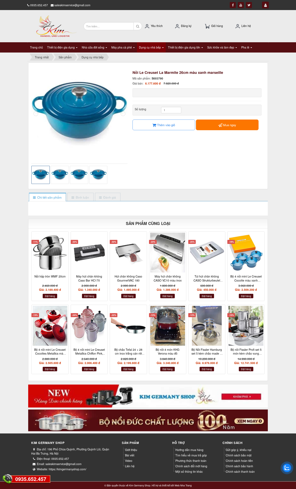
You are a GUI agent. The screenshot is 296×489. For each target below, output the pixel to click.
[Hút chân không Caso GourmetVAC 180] (128, 252)
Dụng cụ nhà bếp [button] (150, 47)
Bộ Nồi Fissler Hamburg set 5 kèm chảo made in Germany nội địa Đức (206, 353)
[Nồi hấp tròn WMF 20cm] (50, 252)
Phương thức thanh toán (190, 461)
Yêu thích (157, 26)
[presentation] (35, 113)
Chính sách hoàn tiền (239, 461)
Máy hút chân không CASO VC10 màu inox (168, 278)
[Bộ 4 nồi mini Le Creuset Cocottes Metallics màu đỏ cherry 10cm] (50, 326)
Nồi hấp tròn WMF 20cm (50, 276)
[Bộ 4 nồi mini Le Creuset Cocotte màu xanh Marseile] (246, 252)
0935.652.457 (30, 479)
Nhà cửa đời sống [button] (93, 47)
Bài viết (129, 455)
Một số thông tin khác (189, 471)
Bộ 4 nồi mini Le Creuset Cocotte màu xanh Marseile (246, 280)
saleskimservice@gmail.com (72, 5)
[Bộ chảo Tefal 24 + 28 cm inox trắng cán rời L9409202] (128, 326)
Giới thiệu (131, 450)
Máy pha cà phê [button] (122, 47)
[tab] (47, 197)
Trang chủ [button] (36, 47)
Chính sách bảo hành (239, 466)
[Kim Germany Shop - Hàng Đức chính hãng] (54, 26)
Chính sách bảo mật (238, 455)
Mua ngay (229, 125)
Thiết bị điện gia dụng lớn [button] (184, 47)
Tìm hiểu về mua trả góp (191, 455)
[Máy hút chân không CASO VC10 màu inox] (167, 252)
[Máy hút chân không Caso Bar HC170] (89, 252)
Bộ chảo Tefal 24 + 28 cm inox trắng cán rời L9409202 (128, 353)
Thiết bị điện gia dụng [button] (61, 47)
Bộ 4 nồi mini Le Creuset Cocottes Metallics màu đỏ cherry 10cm (50, 353)
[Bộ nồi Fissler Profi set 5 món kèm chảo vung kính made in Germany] (246, 326)
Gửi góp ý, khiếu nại (238, 450)
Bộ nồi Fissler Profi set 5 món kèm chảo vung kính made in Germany (246, 353)
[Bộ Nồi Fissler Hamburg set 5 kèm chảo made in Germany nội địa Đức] (207, 326)
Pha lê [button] (245, 47)
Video (128, 461)
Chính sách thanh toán (240, 471)
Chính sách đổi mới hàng (191, 466)
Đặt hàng (50, 296)
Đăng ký (186, 26)
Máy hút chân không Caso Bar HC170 (89, 278)
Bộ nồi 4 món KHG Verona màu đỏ (167, 352)
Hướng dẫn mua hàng (189, 450)
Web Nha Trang (183, 485)
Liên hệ (246, 26)
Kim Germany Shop (139, 485)
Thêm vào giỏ (165, 125)
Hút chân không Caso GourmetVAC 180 (128, 278)
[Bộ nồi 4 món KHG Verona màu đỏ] (167, 326)
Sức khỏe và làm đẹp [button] (221, 47)
